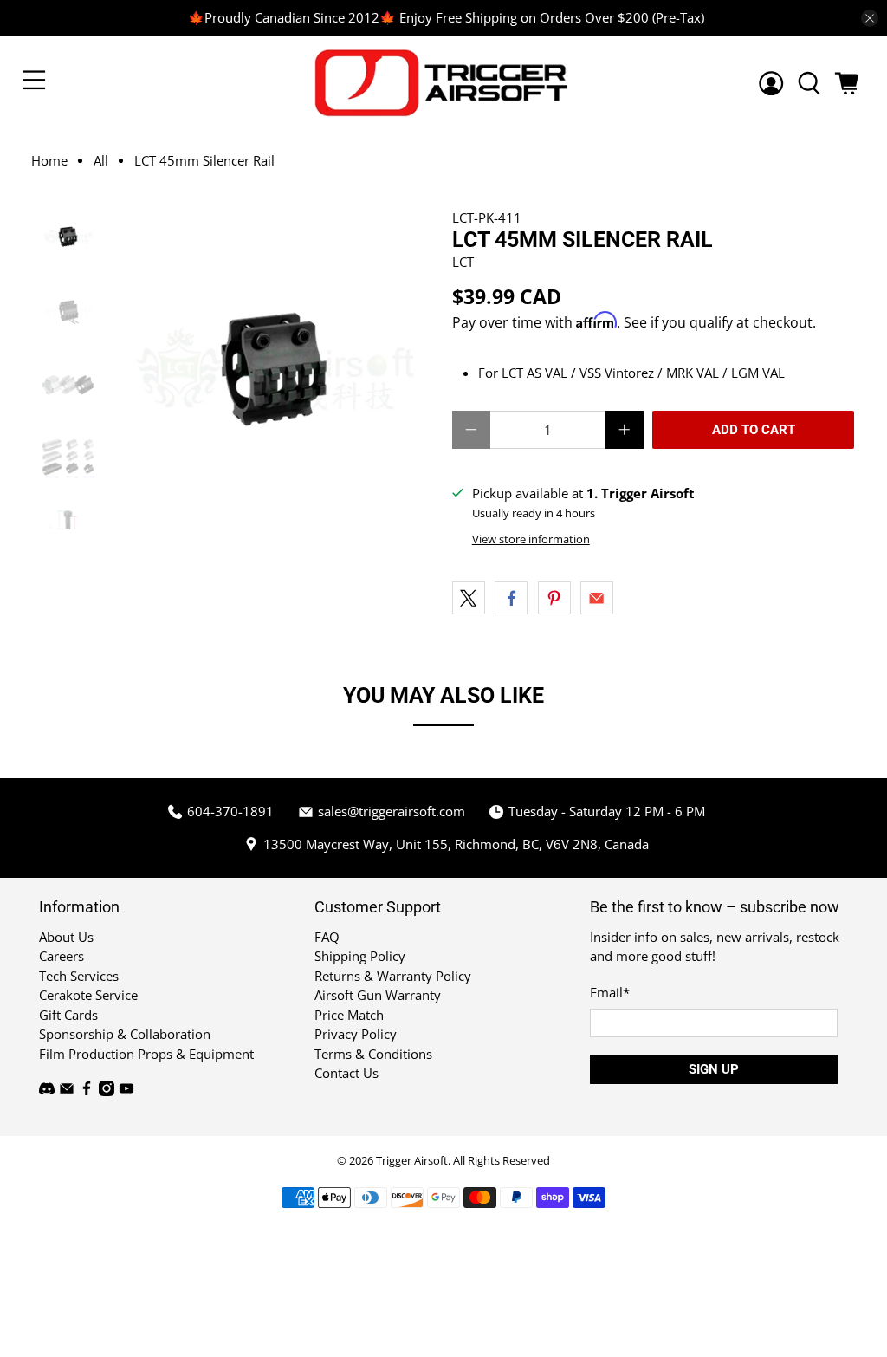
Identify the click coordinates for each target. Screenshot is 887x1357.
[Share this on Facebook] (511, 597)
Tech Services (79, 975)
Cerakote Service (88, 994)
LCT (463, 261)
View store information (531, 539)
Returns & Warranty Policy (392, 975)
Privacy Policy (355, 1033)
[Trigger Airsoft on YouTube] (126, 1091)
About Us (66, 936)
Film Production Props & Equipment (146, 1053)
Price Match (349, 1014)
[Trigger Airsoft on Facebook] (86, 1091)
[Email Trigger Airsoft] (66, 1091)
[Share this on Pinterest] (554, 597)
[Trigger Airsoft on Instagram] (106, 1091)
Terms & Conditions (373, 1053)
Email (610, 992)
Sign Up (714, 1069)
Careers (61, 955)
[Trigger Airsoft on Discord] (47, 1091)
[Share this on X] (468, 597)
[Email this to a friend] (596, 597)
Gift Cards (68, 1014)
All (101, 160)
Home (49, 160)
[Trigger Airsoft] (443, 83)
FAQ (327, 936)
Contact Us (346, 1072)
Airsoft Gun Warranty (377, 994)
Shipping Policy (359, 955)
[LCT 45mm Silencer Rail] (274, 368)
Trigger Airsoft (412, 1160)
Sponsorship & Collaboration (124, 1033)
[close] (869, 18)
